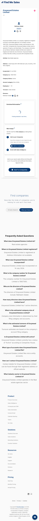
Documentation (12, 469)
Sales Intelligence (12, 408)
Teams (9, 425)
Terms (13, 505)
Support (10, 465)
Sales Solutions (12, 442)
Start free (10, 486)
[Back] (34, 12)
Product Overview (12, 405)
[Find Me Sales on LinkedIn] (28, 499)
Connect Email (11, 418)
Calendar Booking (12, 421)
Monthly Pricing (12, 489)
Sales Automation (12, 415)
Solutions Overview (13, 438)
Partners (10, 472)
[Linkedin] (20, 33)
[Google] (5, 17)
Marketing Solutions (13, 445)
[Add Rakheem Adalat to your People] (14, 99)
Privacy (19, 505)
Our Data (10, 428)
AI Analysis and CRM (13, 411)
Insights (10, 462)
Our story (10, 459)
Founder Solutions (12, 448)
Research (10, 475)
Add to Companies (19, 152)
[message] (34, 517)
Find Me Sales (20, 512)
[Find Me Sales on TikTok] (31, 499)
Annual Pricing (11, 492)
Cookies (25, 505)
